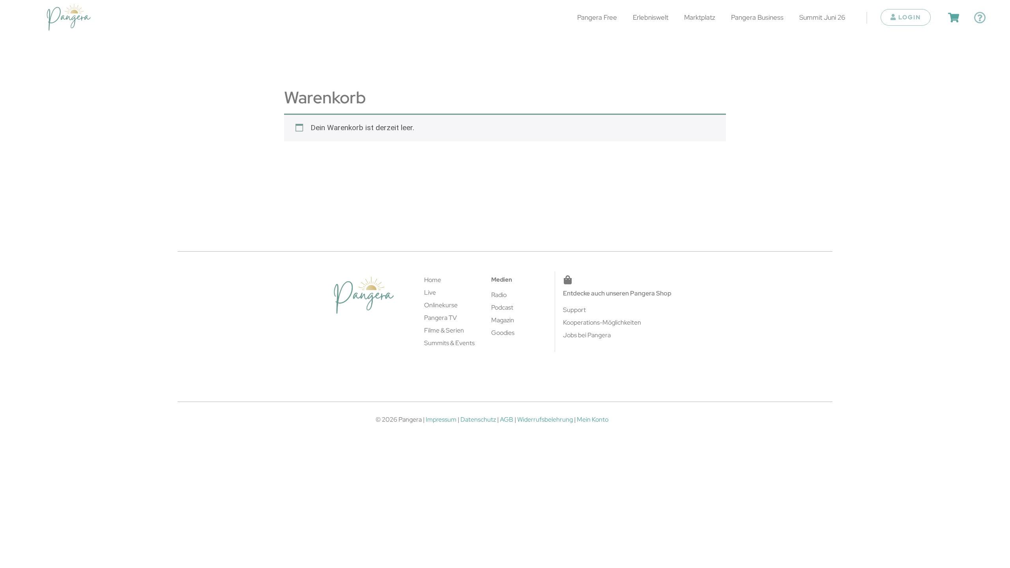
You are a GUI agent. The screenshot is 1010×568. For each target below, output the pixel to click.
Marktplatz (699, 17)
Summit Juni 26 (822, 17)
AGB (506, 419)
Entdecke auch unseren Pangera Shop (617, 293)
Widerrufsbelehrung (545, 419)
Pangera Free (597, 17)
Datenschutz (478, 419)
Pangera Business (757, 17)
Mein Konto (592, 419)
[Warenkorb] (954, 17)
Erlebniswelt (650, 17)
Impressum (441, 419)
